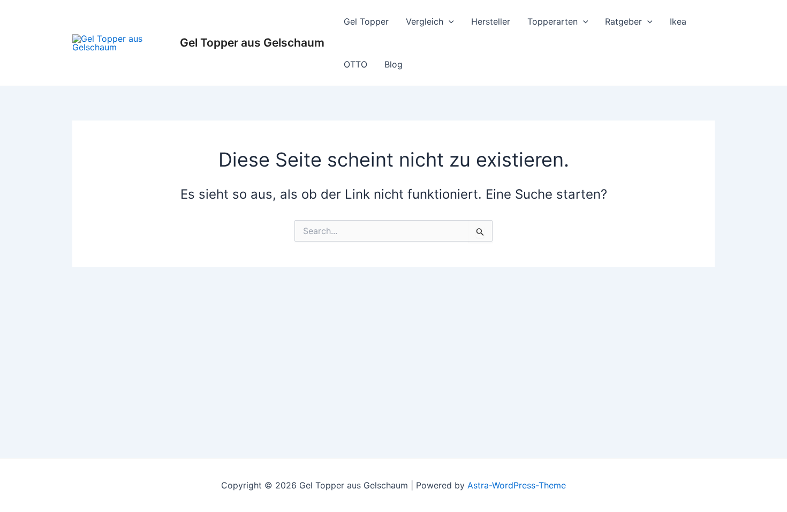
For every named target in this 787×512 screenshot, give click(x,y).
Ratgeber (623, 21)
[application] (448, 21)
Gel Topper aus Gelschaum (252, 42)
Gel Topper (366, 21)
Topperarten (552, 21)
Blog (393, 64)
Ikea (678, 21)
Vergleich (424, 21)
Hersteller (490, 21)
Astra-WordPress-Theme (516, 485)
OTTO (355, 64)
